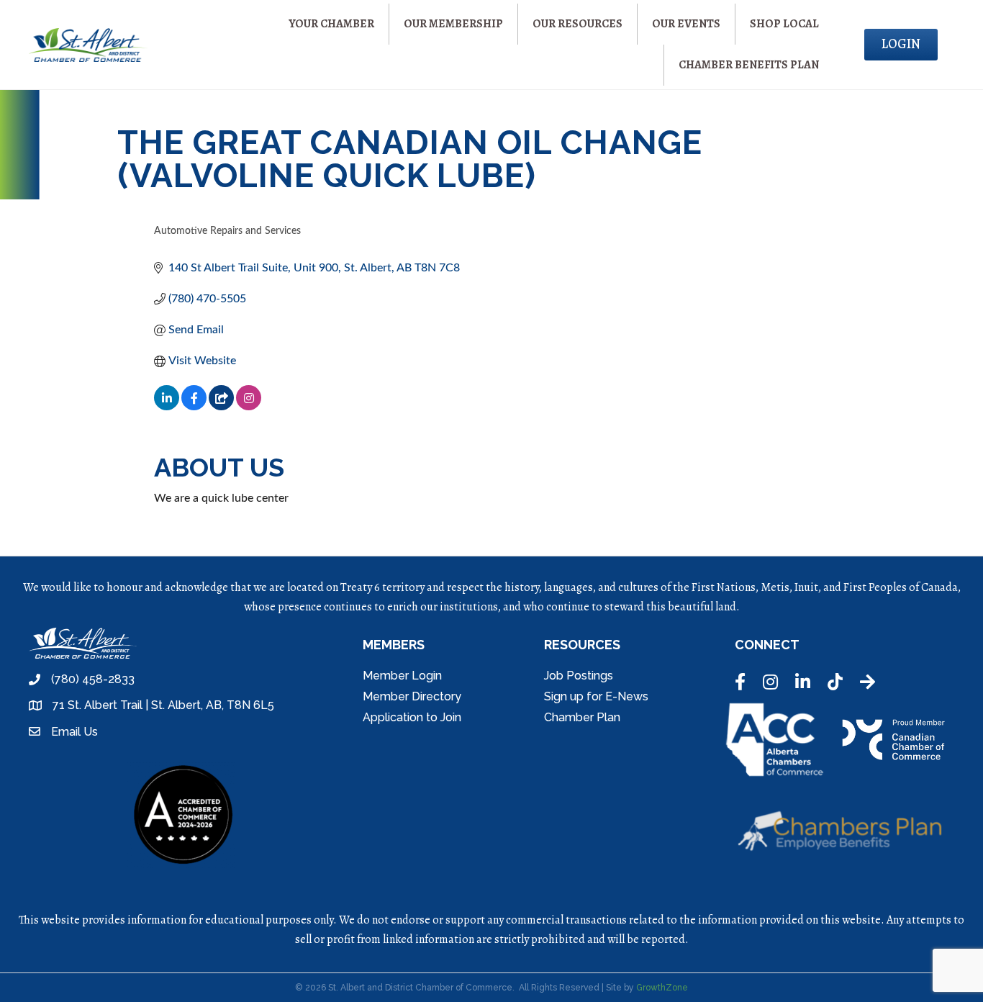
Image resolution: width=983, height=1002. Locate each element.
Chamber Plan (582, 717)
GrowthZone (662, 988)
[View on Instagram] (248, 406)
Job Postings (578, 675)
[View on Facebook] (194, 406)
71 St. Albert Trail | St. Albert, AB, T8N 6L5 (163, 705)
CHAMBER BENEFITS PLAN (749, 65)
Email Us (74, 732)
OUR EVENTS (686, 24)
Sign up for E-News (596, 696)
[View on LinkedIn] (166, 406)
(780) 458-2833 (93, 679)
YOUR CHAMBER (331, 24)
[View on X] (221, 406)
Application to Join (412, 717)
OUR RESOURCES (577, 24)
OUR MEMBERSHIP (453, 24)
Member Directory (412, 696)
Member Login (402, 675)
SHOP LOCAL (784, 24)
